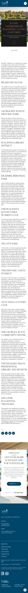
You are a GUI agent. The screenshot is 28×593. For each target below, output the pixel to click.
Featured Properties (6, 546)
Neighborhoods (5, 554)
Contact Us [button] (4, 556)
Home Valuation (5, 551)
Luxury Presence (6, 586)
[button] (14, 484)
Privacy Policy (19, 586)
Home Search (4, 549)
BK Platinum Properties (8, 421)
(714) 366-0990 (18, 492)
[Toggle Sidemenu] (25, 3)
